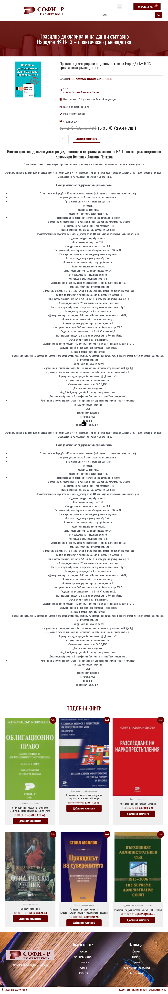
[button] (119, 6)
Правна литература (77, 78)
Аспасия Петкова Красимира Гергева (81, 92)
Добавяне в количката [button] (30, 821)
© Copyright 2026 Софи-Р (14, 989)
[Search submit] (158, 15)
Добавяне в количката (86, 138)
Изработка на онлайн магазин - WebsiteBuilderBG (142, 989)
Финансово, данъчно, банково (99, 78)
